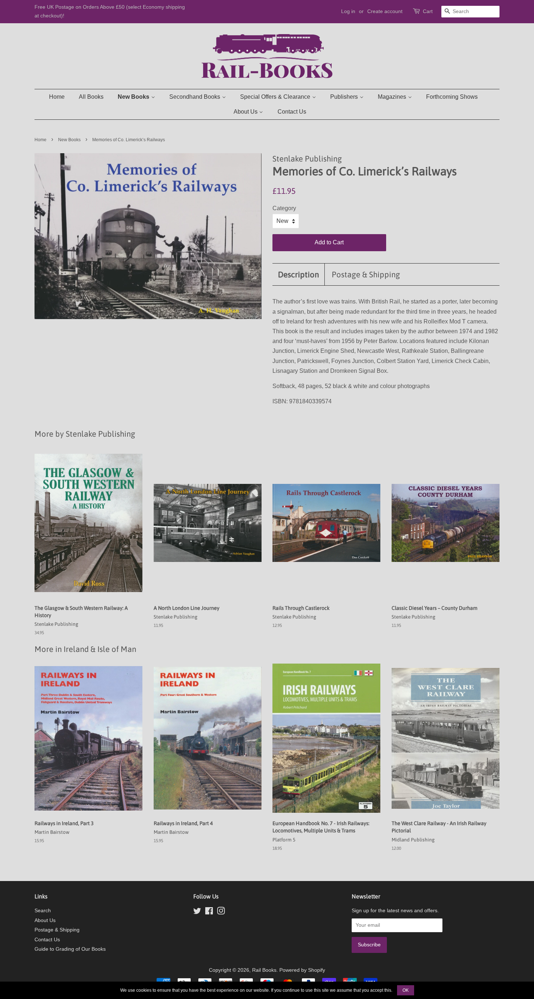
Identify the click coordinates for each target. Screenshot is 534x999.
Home (57, 97)
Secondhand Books (195, 97)
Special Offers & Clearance (276, 97)
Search (43, 910)
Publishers (344, 97)
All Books (91, 97)
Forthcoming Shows (452, 97)
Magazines (393, 97)
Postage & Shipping (366, 274)
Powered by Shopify (302, 970)
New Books (134, 97)
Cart (428, 11)
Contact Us (292, 112)
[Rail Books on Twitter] (197, 912)
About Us (246, 112)
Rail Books (264, 970)
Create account (384, 11)
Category (284, 208)
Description (298, 274)
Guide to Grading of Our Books (70, 949)
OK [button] (405, 990)
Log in (348, 11)
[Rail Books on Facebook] (209, 912)
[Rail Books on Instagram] (221, 912)
